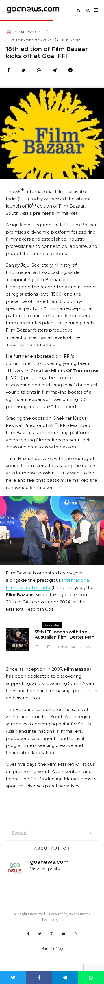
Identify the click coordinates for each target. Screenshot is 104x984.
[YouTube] (63, 934)
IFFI (54, 32)
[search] (92, 833)
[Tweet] (23, 70)
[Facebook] (28, 934)
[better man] (17, 639)
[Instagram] (51, 934)
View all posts (45, 869)
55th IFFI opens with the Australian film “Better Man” (65, 634)
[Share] (8, 70)
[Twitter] (40, 934)
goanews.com (29, 32)
